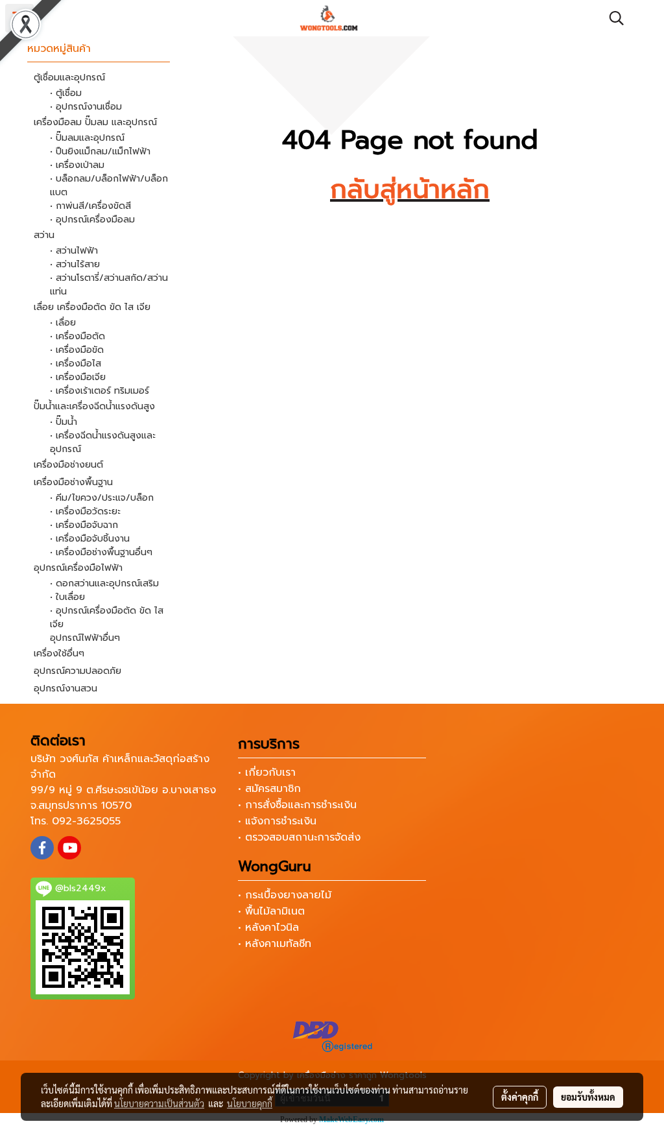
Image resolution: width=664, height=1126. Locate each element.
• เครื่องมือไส (75, 363)
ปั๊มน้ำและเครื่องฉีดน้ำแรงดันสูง (94, 406)
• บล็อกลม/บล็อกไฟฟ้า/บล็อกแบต (109, 185)
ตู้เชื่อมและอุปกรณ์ (69, 77)
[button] (612, 18)
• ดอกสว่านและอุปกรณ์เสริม (104, 583)
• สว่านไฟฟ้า (74, 251)
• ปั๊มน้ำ (63, 422)
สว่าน (44, 235)
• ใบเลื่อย (67, 597)
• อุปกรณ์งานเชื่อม (86, 107)
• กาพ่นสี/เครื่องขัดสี (90, 206)
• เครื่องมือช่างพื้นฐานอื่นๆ (101, 552)
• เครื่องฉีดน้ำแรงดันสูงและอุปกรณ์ (103, 442)
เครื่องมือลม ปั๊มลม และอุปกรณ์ (95, 122)
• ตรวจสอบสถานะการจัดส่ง (299, 837)
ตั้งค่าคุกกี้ (519, 1097)
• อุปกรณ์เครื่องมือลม (92, 219)
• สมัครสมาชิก (269, 789)
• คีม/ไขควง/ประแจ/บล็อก (102, 498)
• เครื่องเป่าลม (77, 165)
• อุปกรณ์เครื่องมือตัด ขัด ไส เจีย (106, 617)
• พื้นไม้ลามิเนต (271, 911)
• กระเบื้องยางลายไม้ (284, 895)
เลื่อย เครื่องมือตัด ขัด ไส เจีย (92, 307)
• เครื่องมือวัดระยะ (85, 511)
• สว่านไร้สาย (75, 264)
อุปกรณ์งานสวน (65, 688)
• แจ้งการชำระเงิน (277, 821)
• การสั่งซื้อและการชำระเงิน (297, 805)
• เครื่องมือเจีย (78, 377)
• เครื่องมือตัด (77, 336)
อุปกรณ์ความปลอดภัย (77, 671)
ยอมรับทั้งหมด (588, 1097)
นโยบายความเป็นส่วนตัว (159, 1103)
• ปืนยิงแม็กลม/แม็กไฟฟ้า (100, 151)
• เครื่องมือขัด (77, 350)
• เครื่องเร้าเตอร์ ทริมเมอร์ (99, 391)
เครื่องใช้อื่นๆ (59, 653)
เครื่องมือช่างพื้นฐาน (73, 482)
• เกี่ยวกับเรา (267, 772)
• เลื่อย (63, 322)
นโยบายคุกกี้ (249, 1103)
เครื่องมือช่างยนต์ (68, 465)
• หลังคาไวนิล (268, 927)
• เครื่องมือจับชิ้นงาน (90, 538)
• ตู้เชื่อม (66, 93)
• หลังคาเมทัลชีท (274, 944)
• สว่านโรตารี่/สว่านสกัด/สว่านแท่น (109, 284)
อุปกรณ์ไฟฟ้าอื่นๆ (85, 638)
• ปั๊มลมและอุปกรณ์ (87, 138)
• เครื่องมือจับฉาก (84, 525)
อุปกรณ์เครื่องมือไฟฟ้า (78, 568)
